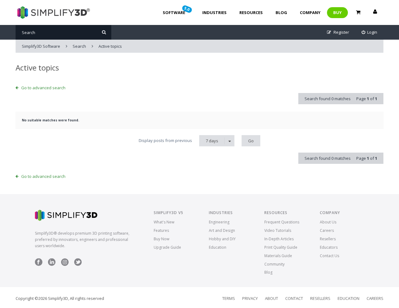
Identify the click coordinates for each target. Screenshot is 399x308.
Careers (327, 230)
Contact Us (329, 255)
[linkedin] (51, 264)
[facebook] (38, 264)
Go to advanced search (43, 87)
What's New (164, 222)
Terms (228, 298)
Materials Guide (278, 255)
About (271, 298)
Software (177, 10)
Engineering (219, 222)
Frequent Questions (281, 222)
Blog (281, 12)
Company (310, 12)
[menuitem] (369, 32)
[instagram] (65, 264)
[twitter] (78, 264)
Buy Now (161, 239)
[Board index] (53, 12)
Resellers (328, 239)
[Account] (375, 12)
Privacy (250, 298)
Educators (329, 247)
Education (217, 247)
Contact (294, 298)
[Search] (104, 32)
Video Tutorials (277, 230)
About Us (328, 222)
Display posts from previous (178, 141)
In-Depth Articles (279, 239)
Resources (251, 12)
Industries (214, 12)
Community (274, 264)
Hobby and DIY (222, 239)
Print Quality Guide (280, 247)
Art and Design (222, 230)
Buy (337, 12)
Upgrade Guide (167, 247)
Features (161, 230)
